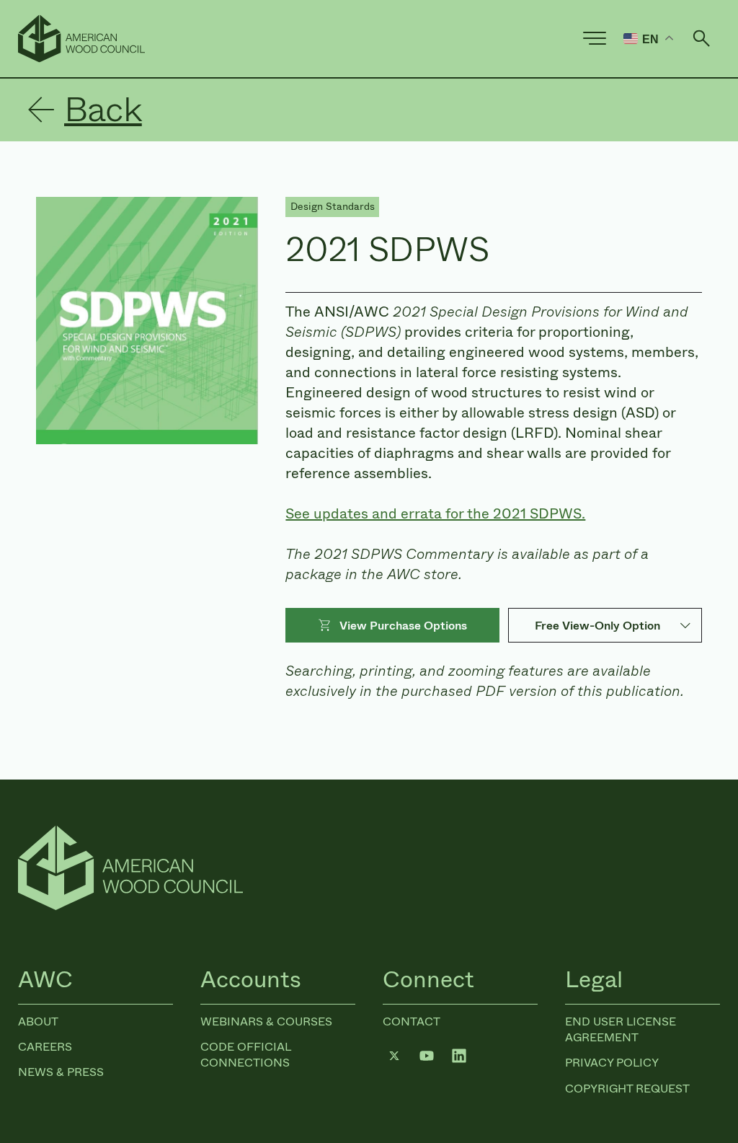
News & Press (61, 1072)
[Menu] (594, 38)
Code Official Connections (245, 1054)
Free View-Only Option (597, 625)
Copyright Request (627, 1088)
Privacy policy (612, 1062)
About (38, 1021)
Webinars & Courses (266, 1021)
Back (103, 110)
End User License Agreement (620, 1029)
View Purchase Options (403, 625)
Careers (45, 1046)
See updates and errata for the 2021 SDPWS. (435, 513)
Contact (411, 1021)
